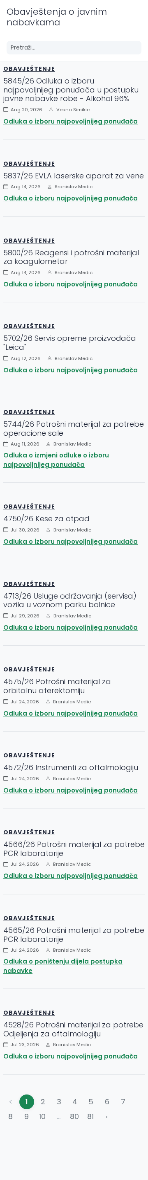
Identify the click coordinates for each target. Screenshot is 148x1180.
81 (90, 1116)
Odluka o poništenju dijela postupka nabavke (63, 966)
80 (74, 1116)
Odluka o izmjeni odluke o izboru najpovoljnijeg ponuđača (56, 460)
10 (42, 1116)
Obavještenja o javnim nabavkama (57, 17)
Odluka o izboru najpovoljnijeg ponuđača (70, 121)
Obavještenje (29, 69)
